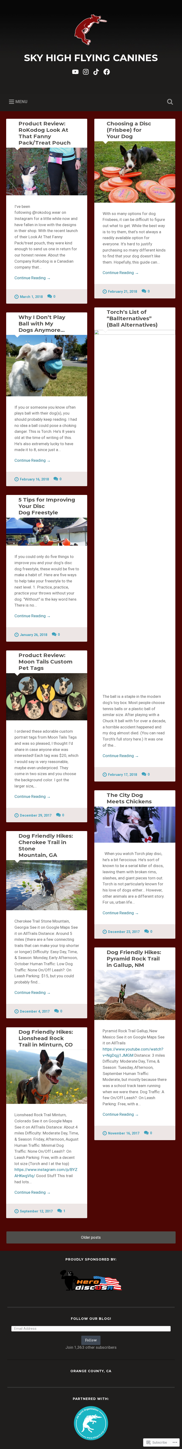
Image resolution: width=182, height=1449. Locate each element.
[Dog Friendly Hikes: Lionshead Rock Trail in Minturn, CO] (46, 1077)
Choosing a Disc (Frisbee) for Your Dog (129, 130)
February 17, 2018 (122, 775)
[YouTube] (75, 71)
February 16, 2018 (34, 479)
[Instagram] (86, 71)
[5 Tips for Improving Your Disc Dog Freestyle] (46, 532)
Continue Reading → (32, 277)
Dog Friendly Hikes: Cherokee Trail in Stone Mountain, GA (45, 845)
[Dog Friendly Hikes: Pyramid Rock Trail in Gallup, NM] (134, 995)
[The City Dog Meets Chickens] (134, 825)
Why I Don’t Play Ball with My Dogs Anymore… (41, 323)
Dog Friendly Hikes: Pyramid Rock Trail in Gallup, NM (134, 958)
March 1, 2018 (31, 297)
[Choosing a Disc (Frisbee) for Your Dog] (134, 171)
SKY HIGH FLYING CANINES (91, 58)
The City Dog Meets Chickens (129, 798)
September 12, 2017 (36, 1211)
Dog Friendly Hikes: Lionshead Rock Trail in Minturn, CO (45, 1038)
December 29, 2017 (35, 816)
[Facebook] (106, 71)
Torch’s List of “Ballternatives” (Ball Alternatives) (132, 318)
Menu (21, 101)
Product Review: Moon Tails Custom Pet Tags (45, 661)
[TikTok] (96, 71)
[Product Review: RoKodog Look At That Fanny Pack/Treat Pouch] (46, 171)
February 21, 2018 (122, 292)
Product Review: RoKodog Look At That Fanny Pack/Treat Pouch (44, 133)
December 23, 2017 (124, 932)
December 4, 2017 (35, 1012)
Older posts (91, 1237)
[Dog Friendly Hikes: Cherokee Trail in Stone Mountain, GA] (46, 885)
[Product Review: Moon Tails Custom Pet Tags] (46, 696)
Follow (91, 1340)
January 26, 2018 (33, 635)
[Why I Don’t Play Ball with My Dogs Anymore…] (46, 365)
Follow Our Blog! (91, 1319)
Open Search (169, 102)
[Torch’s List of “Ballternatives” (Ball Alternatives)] (134, 508)
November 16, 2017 (123, 1133)
